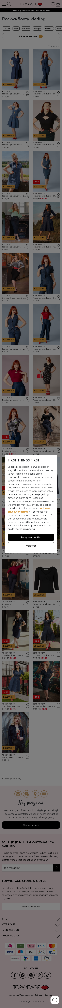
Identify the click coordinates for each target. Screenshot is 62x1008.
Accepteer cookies (31, 537)
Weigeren (31, 545)
